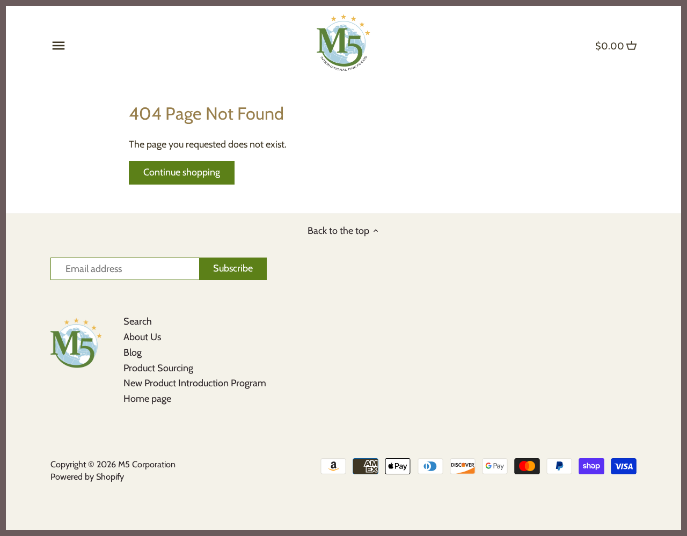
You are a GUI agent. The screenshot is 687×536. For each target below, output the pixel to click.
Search (137, 321)
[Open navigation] (58, 46)
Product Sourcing (158, 368)
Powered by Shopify (87, 476)
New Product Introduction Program (194, 383)
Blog (132, 352)
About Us (142, 337)
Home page (147, 399)
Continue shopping (181, 172)
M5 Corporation (147, 464)
